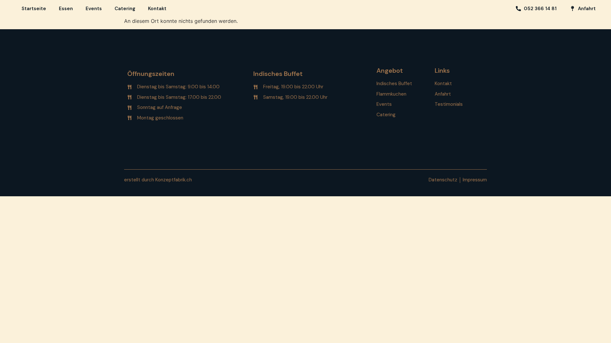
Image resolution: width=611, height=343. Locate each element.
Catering (125, 8)
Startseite (34, 8)
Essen (66, 8)
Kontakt (157, 8)
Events (94, 8)
